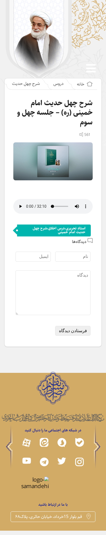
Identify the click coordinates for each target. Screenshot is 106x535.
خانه (81, 84)
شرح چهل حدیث (26, 83)
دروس (58, 83)
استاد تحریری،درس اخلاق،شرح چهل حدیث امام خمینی (59, 230)
